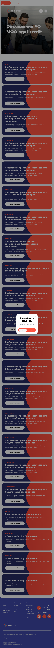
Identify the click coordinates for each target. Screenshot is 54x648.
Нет (31, 330)
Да (22, 330)
